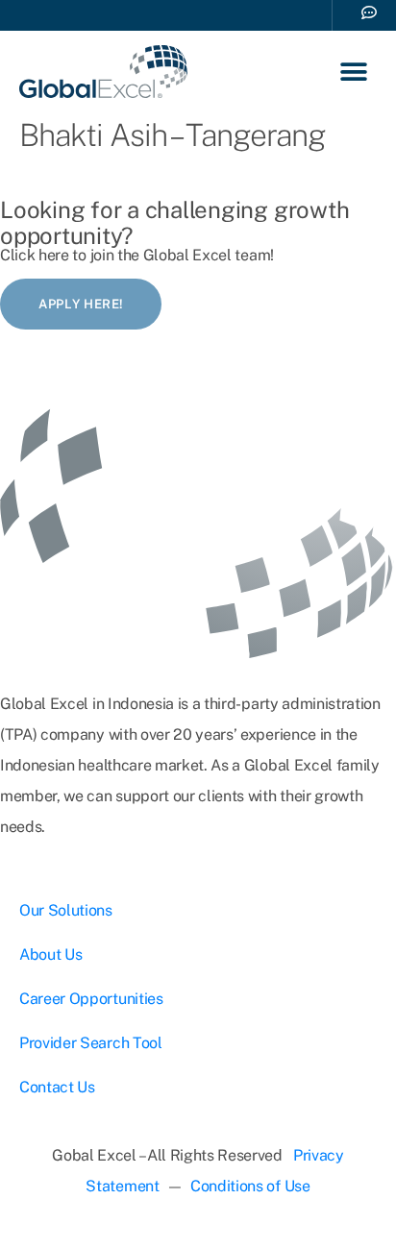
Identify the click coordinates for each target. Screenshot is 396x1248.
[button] (354, 71)
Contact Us (57, 1087)
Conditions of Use (250, 1186)
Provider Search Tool (90, 1043)
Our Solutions (65, 910)
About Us (50, 954)
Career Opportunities (91, 999)
